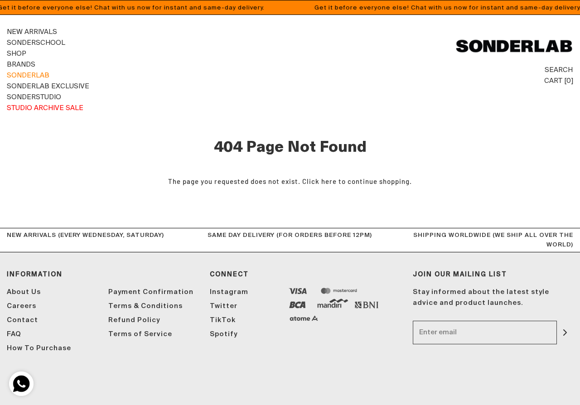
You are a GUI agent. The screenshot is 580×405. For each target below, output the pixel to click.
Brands (21, 64)
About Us (24, 292)
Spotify (223, 334)
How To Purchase (39, 348)
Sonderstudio (34, 97)
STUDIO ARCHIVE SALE (45, 107)
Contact (22, 320)
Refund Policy (134, 320)
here (329, 181)
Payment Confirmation (150, 292)
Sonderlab (28, 75)
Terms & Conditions (145, 306)
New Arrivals (32, 31)
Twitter (223, 306)
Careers (21, 306)
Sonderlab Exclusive (48, 86)
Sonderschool (36, 42)
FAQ (14, 334)
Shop (16, 53)
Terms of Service (140, 334)
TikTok (223, 320)
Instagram (229, 292)
